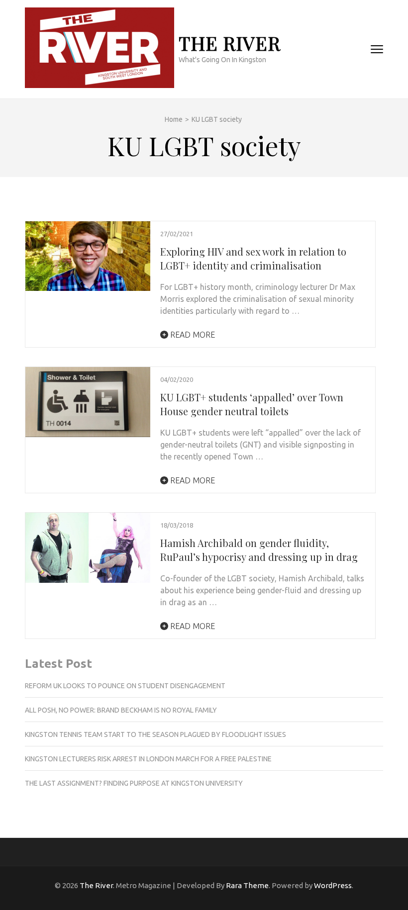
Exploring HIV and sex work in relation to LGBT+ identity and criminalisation (253, 258)
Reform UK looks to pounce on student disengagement (125, 686)
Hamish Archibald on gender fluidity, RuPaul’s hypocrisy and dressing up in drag (259, 549)
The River (230, 43)
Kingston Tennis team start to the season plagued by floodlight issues (155, 734)
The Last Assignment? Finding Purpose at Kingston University (134, 783)
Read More (191, 334)
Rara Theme (247, 885)
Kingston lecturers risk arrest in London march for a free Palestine (148, 759)
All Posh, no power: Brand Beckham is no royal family (121, 710)
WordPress (333, 885)
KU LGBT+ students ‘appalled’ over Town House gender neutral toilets (251, 404)
